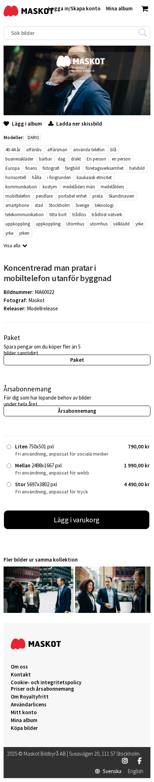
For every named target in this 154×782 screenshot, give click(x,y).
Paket (77, 359)
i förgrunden (59, 177)
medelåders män (79, 187)
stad (39, 205)
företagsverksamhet (105, 168)
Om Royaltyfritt (30, 697)
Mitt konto (24, 712)
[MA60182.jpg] (110, 611)
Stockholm (59, 205)
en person (121, 159)
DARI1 (33, 137)
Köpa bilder (24, 728)
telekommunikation (24, 215)
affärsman (57, 150)
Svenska (112, 771)
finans (31, 168)
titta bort (58, 215)
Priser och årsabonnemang (42, 689)
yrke (139, 224)
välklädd (121, 224)
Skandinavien (121, 196)
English (135, 771)
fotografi (51, 168)
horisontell (15, 177)
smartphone (17, 205)
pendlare (44, 196)
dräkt (76, 159)
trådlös (79, 215)
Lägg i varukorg (77, 519)
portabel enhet (72, 196)
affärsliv (34, 150)
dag (61, 159)
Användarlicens (29, 704)
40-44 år (12, 150)
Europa (12, 168)
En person (96, 159)
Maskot (36, 300)
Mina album (24, 720)
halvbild (137, 168)
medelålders (112, 187)
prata (97, 196)
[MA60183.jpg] (38, 611)
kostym (50, 187)
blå (113, 150)
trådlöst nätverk (107, 215)
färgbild (72, 168)
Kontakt (21, 674)
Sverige (82, 205)
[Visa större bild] (77, 113)
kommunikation (21, 187)
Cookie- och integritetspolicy (46, 682)
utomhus (98, 224)
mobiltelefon (17, 196)
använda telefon (89, 150)
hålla (37, 177)
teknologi (104, 205)
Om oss (19, 667)
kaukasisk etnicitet (94, 177)
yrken (24, 233)
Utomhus (75, 224)
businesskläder (19, 159)
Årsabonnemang (77, 410)
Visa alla (12, 245)
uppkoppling (17, 224)
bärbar (45, 159)
